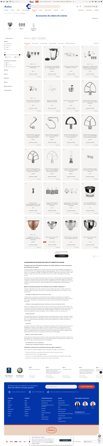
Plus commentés (52, 43)
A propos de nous (62, 421)
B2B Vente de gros (62, 409)
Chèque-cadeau (44, 419)
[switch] (99, 442)
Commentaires (44, 402)
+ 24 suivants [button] (61, 255)
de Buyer (26, 413)
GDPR (42, 414)
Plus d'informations (49, 442)
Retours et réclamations (46, 400)
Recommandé (27, 43)
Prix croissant (35, 43)
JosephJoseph (28, 409)
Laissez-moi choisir (35, 443)
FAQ (59, 407)
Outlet (9, 415)
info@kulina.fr (80, 412)
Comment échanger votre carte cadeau (65, 418)
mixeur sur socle (41, 270)
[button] (61, 44)
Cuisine (9, 400)
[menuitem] (6, 10)
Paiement (43, 408)
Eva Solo (26, 415)
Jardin (9, 407)
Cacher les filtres (9, 38)
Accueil (9, 413)
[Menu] (101, 434)
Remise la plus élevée (70, 43)
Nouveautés (89, 10)
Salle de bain (11, 409)
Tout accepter (65, 440)
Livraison (43, 410)
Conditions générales (46, 412)
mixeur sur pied (43, 354)
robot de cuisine (51, 270)
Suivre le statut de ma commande (65, 413)
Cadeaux (97, 10)
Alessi (26, 402)
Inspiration (81, 10)
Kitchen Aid (27, 407)
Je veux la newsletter (87, 386)
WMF (26, 400)
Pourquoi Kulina (61, 415)
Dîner (9, 402)
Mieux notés (61, 43)
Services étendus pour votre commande (47, 406)
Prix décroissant (43, 43)
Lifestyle (10, 411)
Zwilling (26, 411)
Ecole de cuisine (61, 411)
